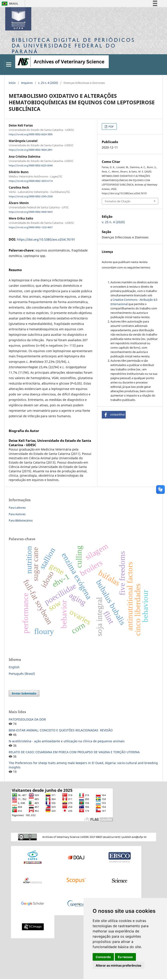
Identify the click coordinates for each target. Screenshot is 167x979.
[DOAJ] (76, 857)
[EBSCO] (119, 857)
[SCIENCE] (119, 880)
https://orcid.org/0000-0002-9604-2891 (31, 150)
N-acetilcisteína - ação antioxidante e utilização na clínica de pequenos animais (67, 741)
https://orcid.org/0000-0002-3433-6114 (31, 180)
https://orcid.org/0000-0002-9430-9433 (31, 211)
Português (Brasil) (22, 674)
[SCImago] (32, 926)
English (14, 667)
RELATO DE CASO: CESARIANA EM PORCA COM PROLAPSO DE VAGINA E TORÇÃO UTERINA (74, 752)
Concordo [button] (103, 957)
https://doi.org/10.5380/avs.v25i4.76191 (46, 239)
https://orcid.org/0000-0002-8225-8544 (31, 165)
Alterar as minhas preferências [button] (118, 965)
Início (12, 83)
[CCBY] (83, 837)
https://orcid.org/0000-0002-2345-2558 (31, 196)
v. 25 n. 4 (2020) (48, 83)
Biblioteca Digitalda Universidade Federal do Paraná (73, 45)
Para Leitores (17, 508)
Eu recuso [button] (125, 957)
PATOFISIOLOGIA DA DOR (27, 719)
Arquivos (27, 83)
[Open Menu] (8, 64)
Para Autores (17, 514)
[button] (114, 415)
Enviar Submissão (24, 693)
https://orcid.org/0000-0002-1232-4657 (31, 227)
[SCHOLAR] (32, 903)
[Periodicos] (32, 857)
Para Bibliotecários (21, 520)
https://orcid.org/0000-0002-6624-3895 (31, 134)
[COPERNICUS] (76, 903)
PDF (111, 126)
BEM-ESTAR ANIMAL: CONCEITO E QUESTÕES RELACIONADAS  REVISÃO (61, 730)
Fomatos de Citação (117, 201)
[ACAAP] (32, 880)
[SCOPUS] (76, 880)
